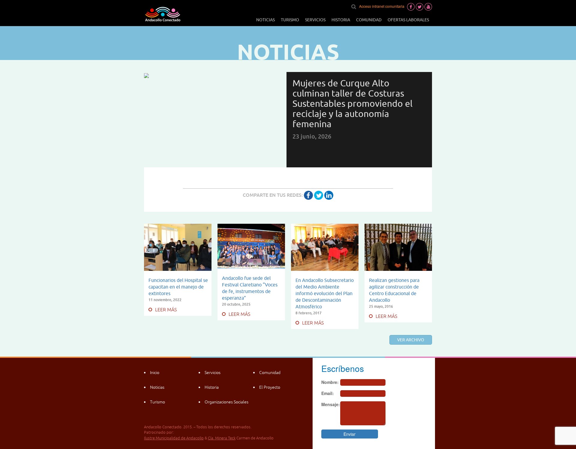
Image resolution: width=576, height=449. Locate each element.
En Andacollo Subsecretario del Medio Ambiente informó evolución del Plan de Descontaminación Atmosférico (325, 293)
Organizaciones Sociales (226, 402)
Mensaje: (330, 404)
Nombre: (330, 382)
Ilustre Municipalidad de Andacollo (174, 438)
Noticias (265, 19)
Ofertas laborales (408, 19)
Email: (327, 393)
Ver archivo (410, 339)
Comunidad (369, 19)
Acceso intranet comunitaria (381, 6)
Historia (341, 19)
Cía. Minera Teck (222, 438)
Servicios (315, 19)
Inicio (154, 372)
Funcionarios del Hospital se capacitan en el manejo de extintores (178, 286)
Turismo (290, 19)
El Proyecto (269, 387)
